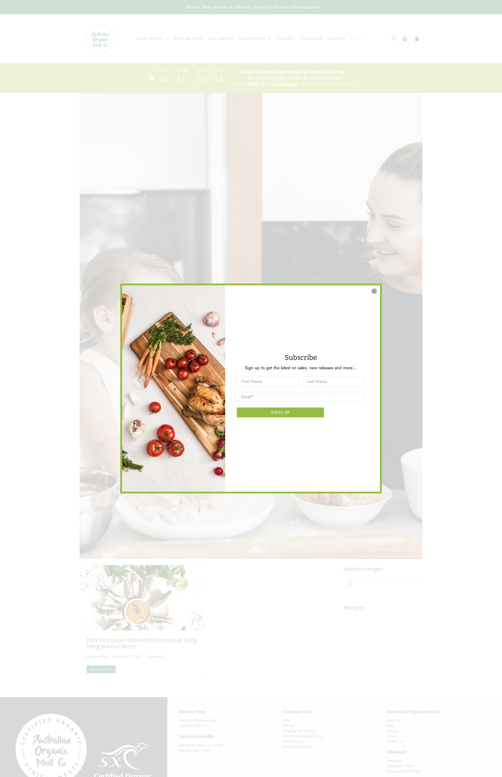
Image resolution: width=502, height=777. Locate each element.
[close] (374, 291)
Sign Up (280, 412)
